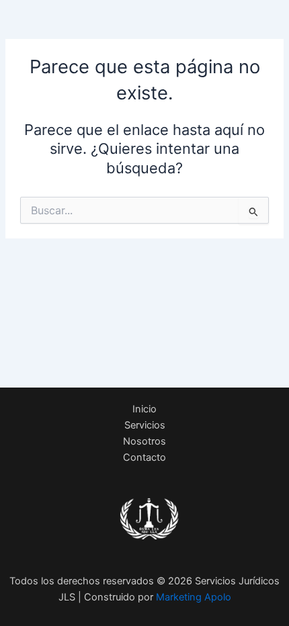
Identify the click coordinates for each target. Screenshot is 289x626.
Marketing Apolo (193, 597)
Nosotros (144, 441)
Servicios (144, 425)
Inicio (144, 409)
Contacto (144, 457)
